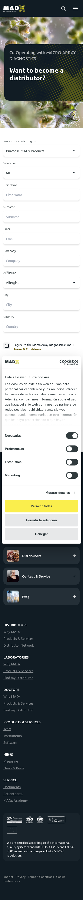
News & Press (13, 768)
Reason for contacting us (19, 141)
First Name (10, 185)
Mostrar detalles (58, 492)
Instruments (12, 735)
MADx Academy (15, 800)
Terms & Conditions (27, 349)
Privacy (21, 876)
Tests (7, 729)
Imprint (8, 876)
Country (8, 316)
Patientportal (13, 793)
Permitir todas (41, 506)
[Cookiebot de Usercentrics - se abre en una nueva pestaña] (59, 362)
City (6, 294)
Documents (12, 786)
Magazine (10, 761)
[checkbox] (41, 346)
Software (10, 742)
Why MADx (11, 631)
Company (9, 250)
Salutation (10, 163)
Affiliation (9, 272)
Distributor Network (18, 645)
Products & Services (18, 638)
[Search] (63, 8)
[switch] (72, 448)
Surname (9, 207)
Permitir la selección (41, 520)
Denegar (41, 534)
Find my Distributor (18, 677)
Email (7, 229)
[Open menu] (75, 8)
